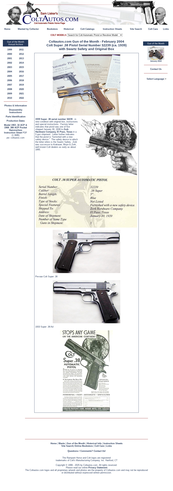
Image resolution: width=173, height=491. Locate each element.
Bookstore (52, 29)
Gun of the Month (76, 443)
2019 (21, 85)
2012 (21, 54)
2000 (9, 54)
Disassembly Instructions (15, 111)
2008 (9, 89)
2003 (9, 67)
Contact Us (156, 69)
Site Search (136, 29)
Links (166, 29)
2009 (9, 93)
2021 (21, 93)
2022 (21, 98)
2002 (9, 63)
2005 (9, 76)
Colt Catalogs (87, 29)
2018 (21, 80)
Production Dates (16, 121)
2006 (9, 80)
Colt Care (153, 29)
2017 (21, 76)
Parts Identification (16, 116)
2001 (9, 58)
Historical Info (94, 443)
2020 (21, 89)
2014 (21, 63)
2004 (9, 71)
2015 (21, 67)
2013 (21, 58)
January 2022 (156, 61)
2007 (9, 85)
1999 (9, 49)
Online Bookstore (84, 446)
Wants (61, 443)
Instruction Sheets (112, 29)
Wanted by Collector (28, 29)
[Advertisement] (16, 190)
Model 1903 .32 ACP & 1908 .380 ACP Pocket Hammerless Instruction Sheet (15, 129)
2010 (9, 98)
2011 (21, 49)
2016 (21, 71)
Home (7, 29)
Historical (69, 29)
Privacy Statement (97, 467)
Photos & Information (15, 105)
